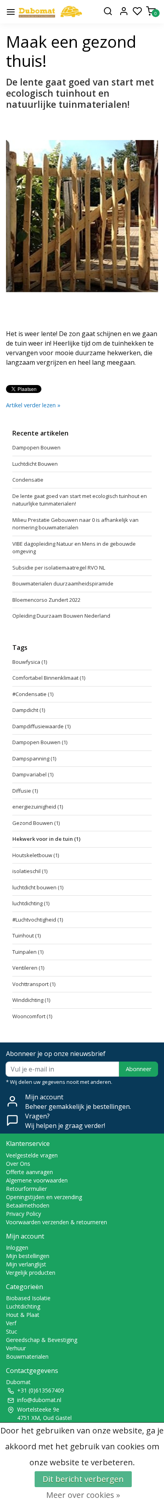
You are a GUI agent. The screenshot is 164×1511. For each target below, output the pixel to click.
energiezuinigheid (37, 806)
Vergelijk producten (30, 1272)
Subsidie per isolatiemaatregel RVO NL (58, 567)
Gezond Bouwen (36, 822)
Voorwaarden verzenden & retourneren (56, 1222)
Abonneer (138, 1069)
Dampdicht (28, 710)
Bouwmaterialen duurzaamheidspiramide (62, 583)
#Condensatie (32, 694)
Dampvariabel (32, 774)
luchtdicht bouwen (37, 887)
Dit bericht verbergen (83, 1479)
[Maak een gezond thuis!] (50, 12)
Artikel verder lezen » (33, 405)
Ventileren (28, 967)
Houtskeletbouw (35, 855)
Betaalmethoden (27, 1205)
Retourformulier (26, 1188)
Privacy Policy (23, 1213)
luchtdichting (30, 903)
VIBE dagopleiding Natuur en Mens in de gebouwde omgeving (74, 547)
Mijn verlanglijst (26, 1264)
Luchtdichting (23, 1306)
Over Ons (18, 1163)
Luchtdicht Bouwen (35, 463)
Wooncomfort (32, 1016)
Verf (11, 1323)
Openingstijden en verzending (44, 1197)
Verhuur (16, 1348)
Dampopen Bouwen (36, 447)
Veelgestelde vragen (32, 1155)
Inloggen (17, 1247)
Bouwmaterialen (27, 1356)
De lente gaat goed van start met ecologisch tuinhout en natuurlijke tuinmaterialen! (80, 93)
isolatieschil (29, 871)
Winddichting (31, 999)
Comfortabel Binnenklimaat (48, 677)
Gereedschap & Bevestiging (41, 1340)
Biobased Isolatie (28, 1298)
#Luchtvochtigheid (37, 919)
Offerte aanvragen (29, 1172)
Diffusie (25, 790)
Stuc (11, 1331)
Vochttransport (33, 984)
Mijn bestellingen (27, 1256)
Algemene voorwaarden (37, 1180)
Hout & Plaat (22, 1314)
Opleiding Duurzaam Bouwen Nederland (61, 615)
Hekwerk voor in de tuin (46, 838)
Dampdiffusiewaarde (41, 726)
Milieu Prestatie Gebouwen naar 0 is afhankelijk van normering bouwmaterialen (75, 523)
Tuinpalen (27, 951)
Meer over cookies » (83, 1495)
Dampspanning (34, 758)
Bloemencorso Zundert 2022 (46, 599)
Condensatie (27, 479)
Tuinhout (26, 935)
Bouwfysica (29, 661)
